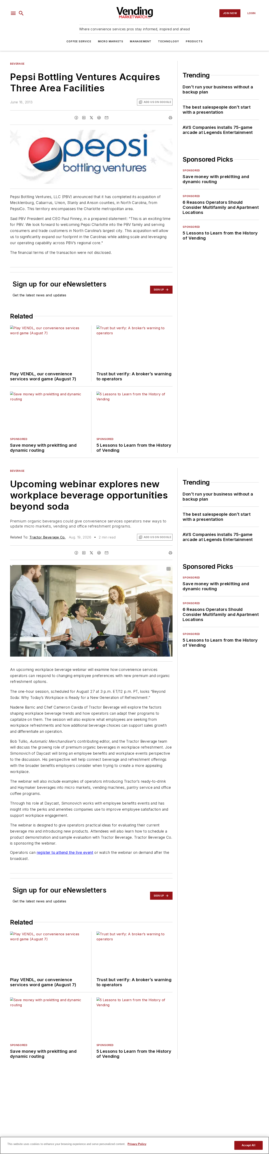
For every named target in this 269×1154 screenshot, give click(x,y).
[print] (170, 118)
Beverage (17, 63)
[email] (106, 118)
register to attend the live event (65, 852)
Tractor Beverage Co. (47, 537)
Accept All (248, 1145)
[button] (13, 13)
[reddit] (99, 118)
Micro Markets (110, 41)
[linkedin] (84, 118)
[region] (134, 1145)
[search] (21, 13)
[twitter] (91, 118)
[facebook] (76, 118)
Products (194, 41)
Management (140, 41)
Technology (168, 41)
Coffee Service (78, 41)
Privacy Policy (137, 1144)
